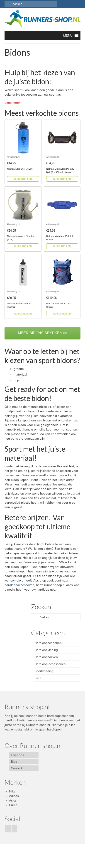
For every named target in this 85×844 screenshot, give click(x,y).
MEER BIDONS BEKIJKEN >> (42, 333)
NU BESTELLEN (23, 179)
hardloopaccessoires (19, 585)
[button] (68, 35)
